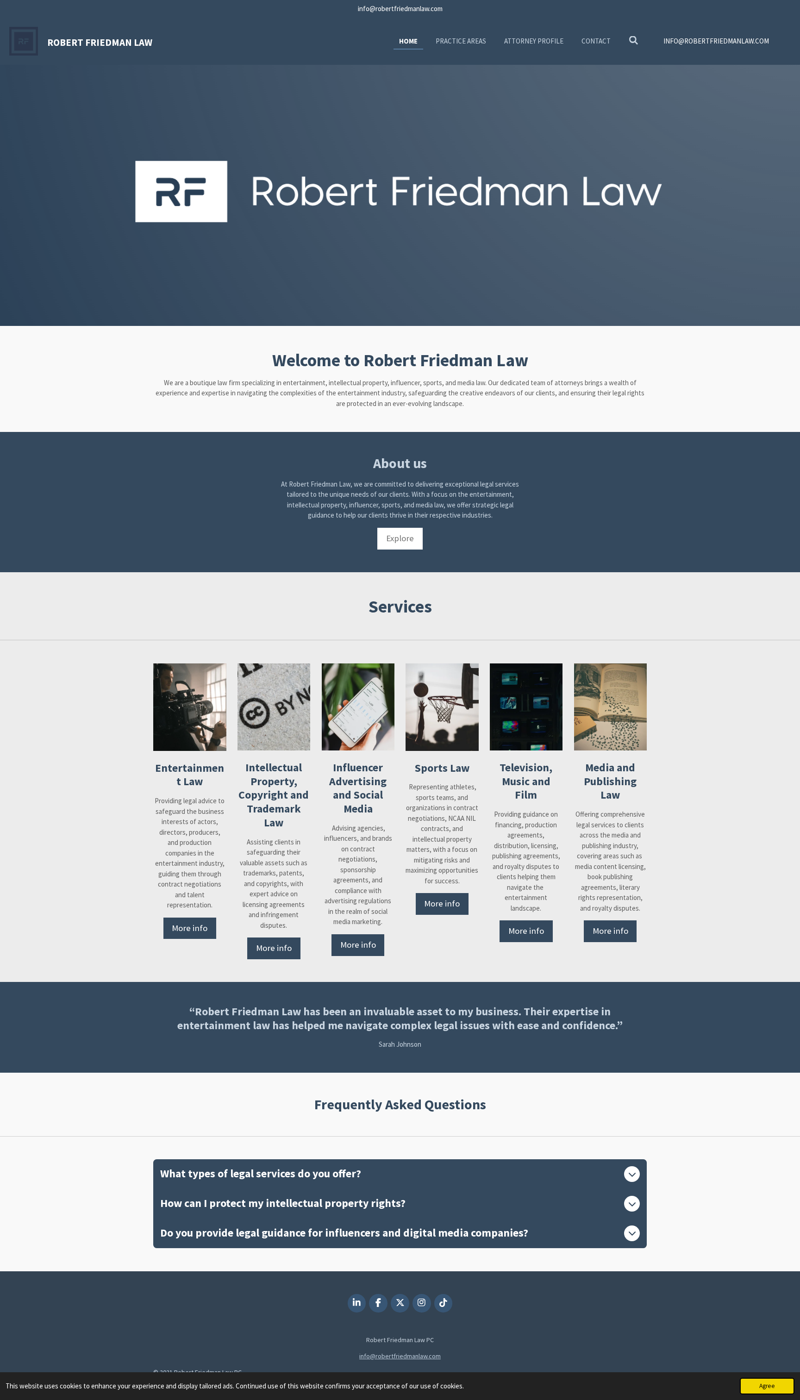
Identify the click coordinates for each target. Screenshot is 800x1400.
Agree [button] (767, 1386)
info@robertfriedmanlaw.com (400, 1356)
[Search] (633, 40)
